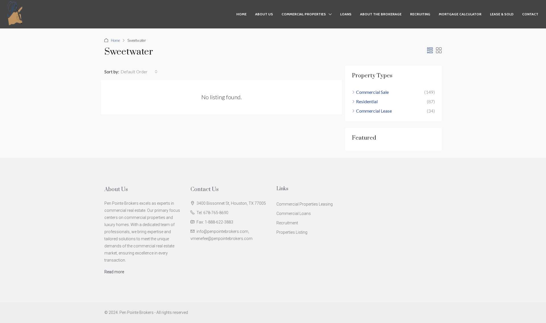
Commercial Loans (293, 213)
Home (241, 14)
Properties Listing (291, 232)
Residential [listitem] (367, 101)
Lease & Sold (502, 14)
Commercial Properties (304, 14)
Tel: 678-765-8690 (212, 212)
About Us (264, 14)
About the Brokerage (381, 14)
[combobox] (139, 72)
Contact (530, 14)
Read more (114, 272)
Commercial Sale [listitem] (372, 92)
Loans (345, 14)
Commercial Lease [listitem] (374, 110)
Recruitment (287, 223)
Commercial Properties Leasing (304, 204)
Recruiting (420, 14)
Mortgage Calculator (460, 14)
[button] (430, 50)
